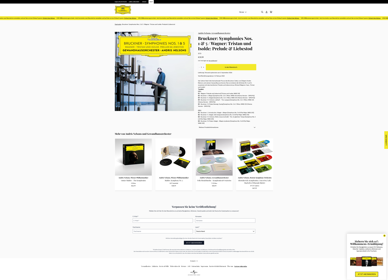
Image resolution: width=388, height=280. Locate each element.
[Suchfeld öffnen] (262, 12)
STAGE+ (144, 2)
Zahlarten (155, 266)
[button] (227, 127)
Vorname (198, 216)
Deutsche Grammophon (198, 238)
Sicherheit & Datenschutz (175, 251)
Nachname (136, 227)
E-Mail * (135, 216)
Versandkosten (213, 60)
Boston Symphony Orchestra (260, 178)
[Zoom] (154, 71)
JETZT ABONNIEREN (194, 243)
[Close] (384, 235)
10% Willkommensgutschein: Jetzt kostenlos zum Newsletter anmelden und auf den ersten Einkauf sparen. (89, 18)
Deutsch (192, 261)
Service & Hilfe (164, 266)
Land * (197, 227)
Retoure (183, 266)
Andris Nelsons (204, 33)
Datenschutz (196, 266)
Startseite (118, 24)
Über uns (230, 266)
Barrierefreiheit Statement (217, 266)
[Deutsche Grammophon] (123, 9)
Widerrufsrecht (175, 266)
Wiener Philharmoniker (139, 178)
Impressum (204, 266)
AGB (189, 266)
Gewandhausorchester (220, 33)
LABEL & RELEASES (134, 2)
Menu (241, 12)
